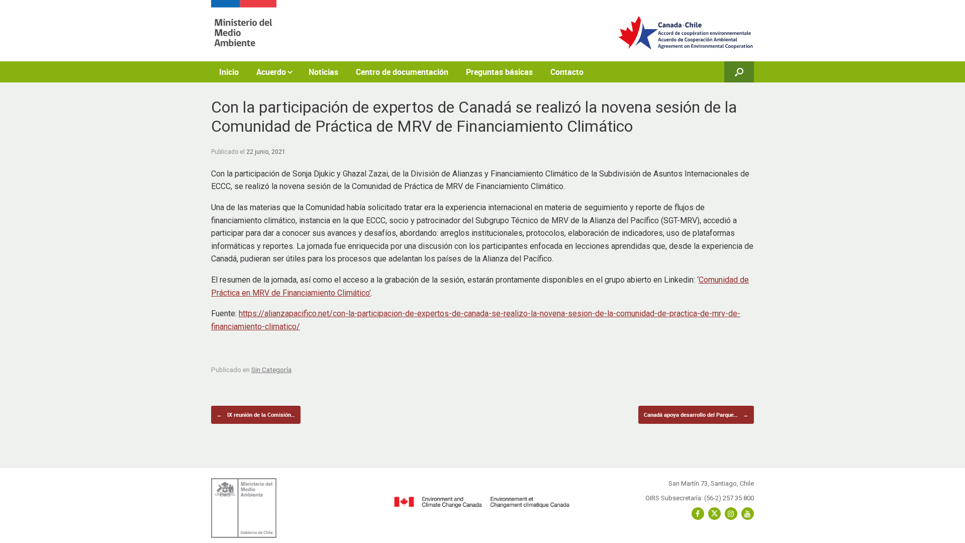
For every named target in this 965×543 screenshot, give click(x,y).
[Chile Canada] (243, 30)
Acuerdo (271, 71)
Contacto (567, 71)
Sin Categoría (271, 370)
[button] (739, 71)
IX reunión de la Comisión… (256, 414)
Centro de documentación (402, 71)
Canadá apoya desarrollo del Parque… (696, 414)
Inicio (229, 71)
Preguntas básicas (499, 71)
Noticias (323, 71)
